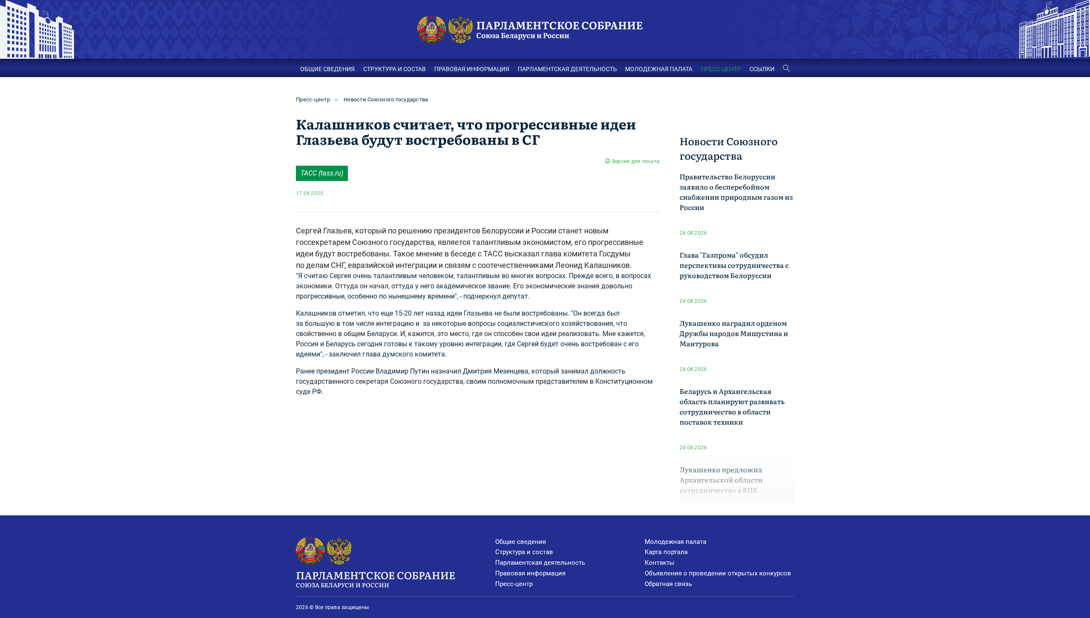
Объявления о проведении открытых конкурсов (718, 573)
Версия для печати (636, 161)
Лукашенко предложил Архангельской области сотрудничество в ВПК (721, 479)
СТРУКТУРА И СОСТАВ (394, 69)
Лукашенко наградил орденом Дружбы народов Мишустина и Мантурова (734, 333)
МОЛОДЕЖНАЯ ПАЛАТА (658, 69)
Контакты (659, 562)
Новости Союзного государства (386, 99)
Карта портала (666, 552)
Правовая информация (530, 573)
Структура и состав (524, 552)
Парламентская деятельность (540, 562)
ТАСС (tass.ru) (322, 173)
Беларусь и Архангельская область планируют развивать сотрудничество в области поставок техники (732, 406)
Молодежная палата (675, 542)
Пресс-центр (313, 99)
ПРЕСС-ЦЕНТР (721, 69)
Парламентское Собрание (375, 578)
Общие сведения (520, 542)
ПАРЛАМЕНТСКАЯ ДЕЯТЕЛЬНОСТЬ (567, 69)
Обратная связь (668, 584)
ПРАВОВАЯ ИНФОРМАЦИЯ (471, 69)
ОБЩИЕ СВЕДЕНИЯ (327, 69)
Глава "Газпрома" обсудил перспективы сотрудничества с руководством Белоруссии (734, 265)
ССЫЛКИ (761, 69)
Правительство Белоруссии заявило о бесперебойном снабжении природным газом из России (736, 191)
